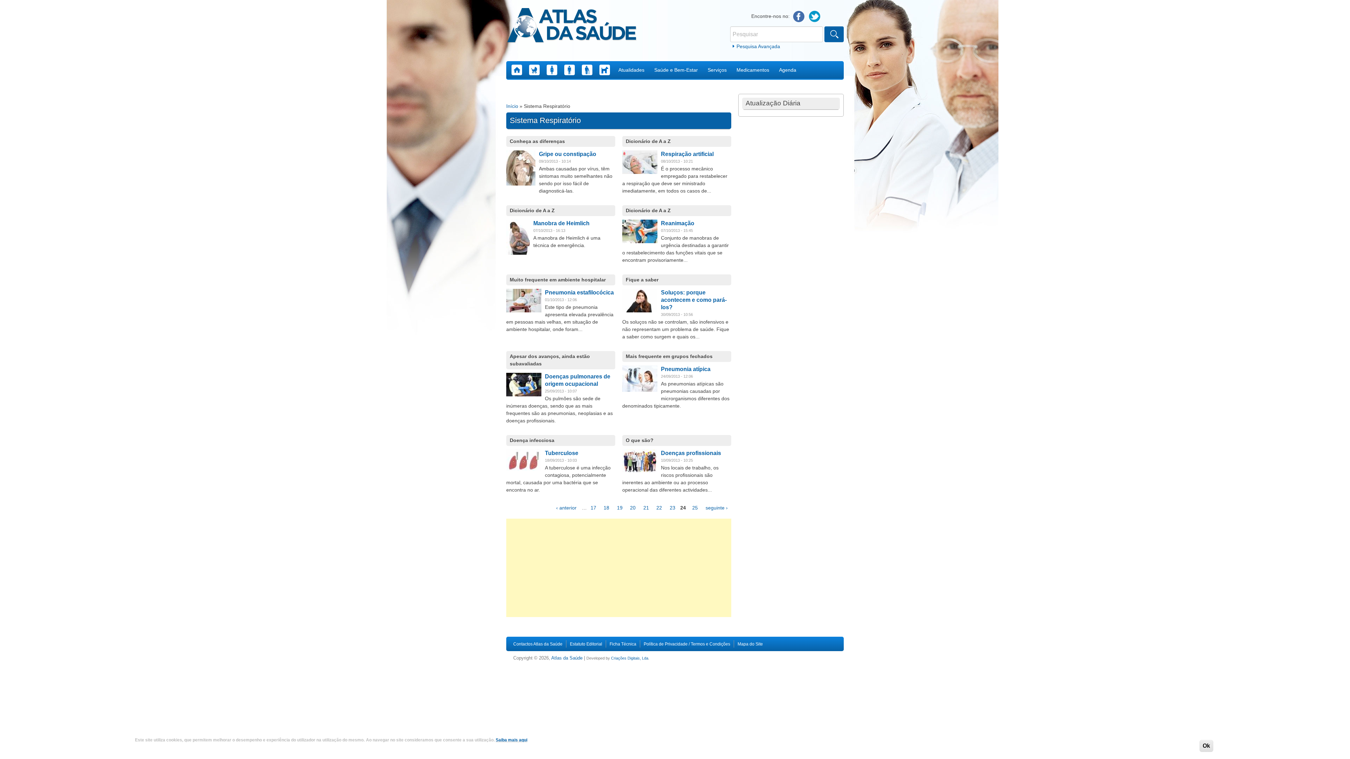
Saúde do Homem (569, 70)
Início (512, 106)
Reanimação (677, 223)
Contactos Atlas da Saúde (537, 644)
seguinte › (717, 508)
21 (646, 508)
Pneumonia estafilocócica (579, 293)
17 (593, 508)
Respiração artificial (687, 154)
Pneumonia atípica (686, 369)
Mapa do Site (750, 644)
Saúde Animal (604, 70)
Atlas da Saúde (567, 658)
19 (620, 508)
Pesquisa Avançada (758, 46)
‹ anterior (566, 508)
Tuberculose (561, 453)
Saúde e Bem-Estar (676, 70)
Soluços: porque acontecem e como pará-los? (694, 300)
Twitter (815, 17)
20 (633, 508)
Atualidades (631, 70)
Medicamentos (753, 70)
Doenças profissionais (691, 453)
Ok (1206, 746)
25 (695, 508)
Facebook (799, 17)
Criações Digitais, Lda (629, 658)
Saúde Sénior (587, 70)
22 (659, 508)
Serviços (717, 70)
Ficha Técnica (623, 644)
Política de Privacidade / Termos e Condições (687, 644)
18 (606, 508)
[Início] (571, 26)
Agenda (787, 70)
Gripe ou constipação (567, 154)
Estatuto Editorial (586, 644)
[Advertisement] (618, 568)
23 (672, 508)
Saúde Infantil (534, 70)
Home (517, 70)
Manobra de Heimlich (561, 223)
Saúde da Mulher (552, 70)
